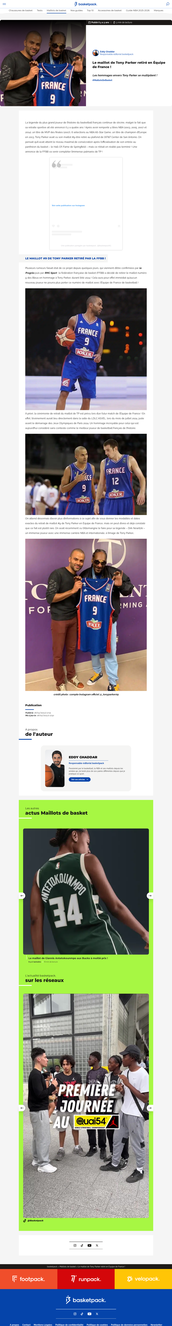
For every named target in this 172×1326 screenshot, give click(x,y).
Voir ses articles (78, 779)
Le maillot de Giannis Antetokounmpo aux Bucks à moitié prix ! (68, 958)
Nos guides (77, 10)
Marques (158, 10)
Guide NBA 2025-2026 (138, 10)
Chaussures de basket (21, 10)
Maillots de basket (56, 10)
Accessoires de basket (110, 10)
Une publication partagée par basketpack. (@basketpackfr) (86, 246)
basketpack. (52, 1267)
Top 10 (90, 10)
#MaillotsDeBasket (102, 80)
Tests (39, 10)
